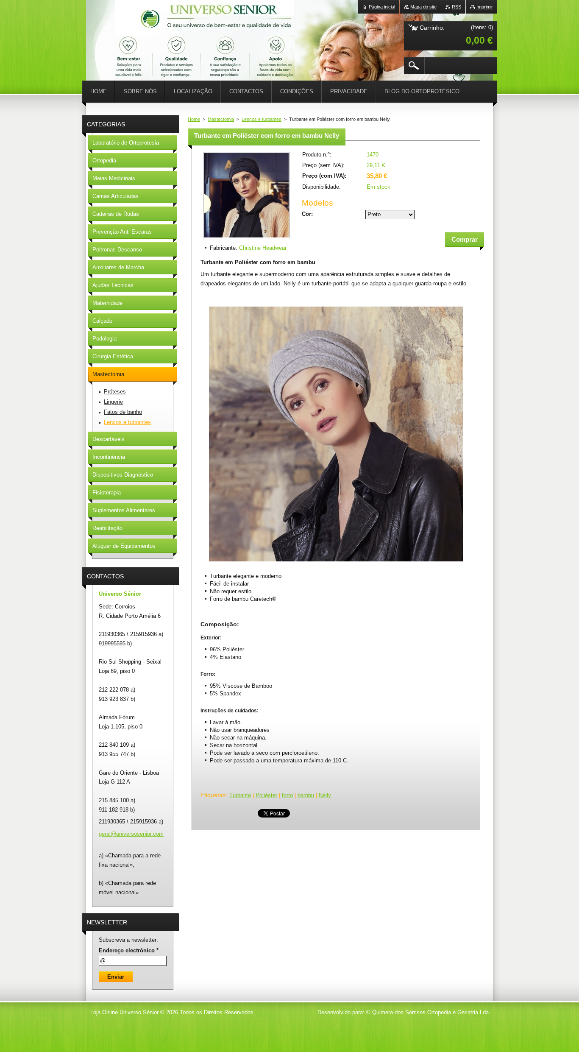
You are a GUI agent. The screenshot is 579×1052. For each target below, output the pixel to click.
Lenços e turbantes (261, 119)
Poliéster (266, 795)
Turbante (240, 795)
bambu (306, 795)
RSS (456, 6)
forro (287, 795)
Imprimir (484, 6)
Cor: (307, 214)
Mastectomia (221, 119)
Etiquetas (212, 795)
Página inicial (382, 6)
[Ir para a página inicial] (107, 25)
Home (194, 119)
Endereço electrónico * (129, 950)
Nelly (325, 795)
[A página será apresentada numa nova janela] (246, 239)
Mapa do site (423, 6)
